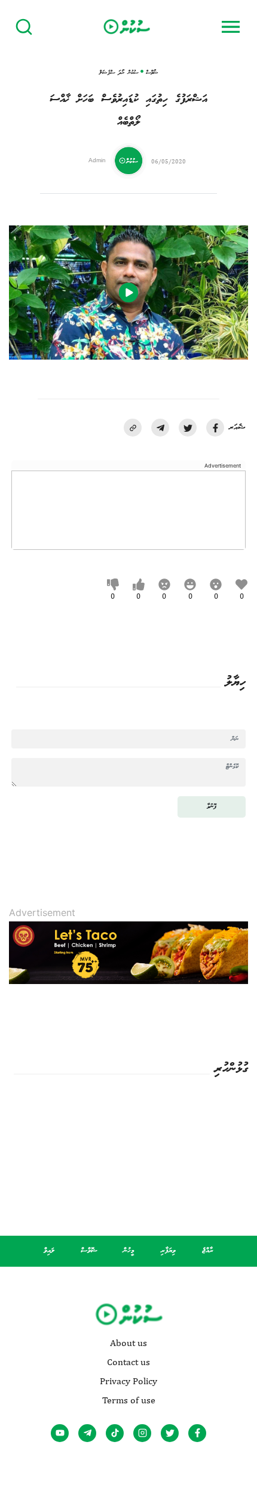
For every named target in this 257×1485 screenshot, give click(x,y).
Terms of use (128, 1400)
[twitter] (188, 427)
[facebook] (215, 427)
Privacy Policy (128, 1381)
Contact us (128, 1362)
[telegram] (160, 427)
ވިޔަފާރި (168, 1251)
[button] (133, 428)
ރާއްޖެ (207, 1251)
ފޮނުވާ (211, 807)
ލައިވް (49, 1251)
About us (128, 1343)
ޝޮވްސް (89, 1251)
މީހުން (128, 1251)
